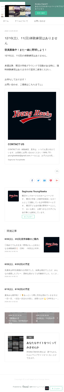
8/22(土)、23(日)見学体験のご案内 (22, 238)
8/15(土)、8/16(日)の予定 (17, 289)
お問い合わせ (39, 20)
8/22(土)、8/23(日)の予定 (17, 264)
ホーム (6, 20)
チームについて (21, 20)
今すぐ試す (41, 13)
